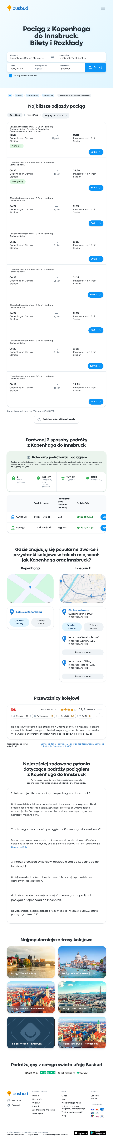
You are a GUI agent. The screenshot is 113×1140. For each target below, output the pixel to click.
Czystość (65, 716)
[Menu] (103, 8)
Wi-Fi (84, 716)
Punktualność (42, 716)
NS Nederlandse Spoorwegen (79, 744)
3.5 (72, 716)
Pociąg (20, 528)
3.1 (52, 716)
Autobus (21, 517)
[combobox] (27, 57)
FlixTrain (61, 744)
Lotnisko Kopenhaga (29, 612)
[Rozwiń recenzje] (99, 713)
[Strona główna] (10, 95)
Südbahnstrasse (78, 610)
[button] (52, 57)
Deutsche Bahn (47, 710)
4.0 (27, 716)
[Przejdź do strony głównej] (17, 8)
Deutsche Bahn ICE (62, 746)
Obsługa (19, 716)
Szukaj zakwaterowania (25, 76)
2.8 (90, 716)
